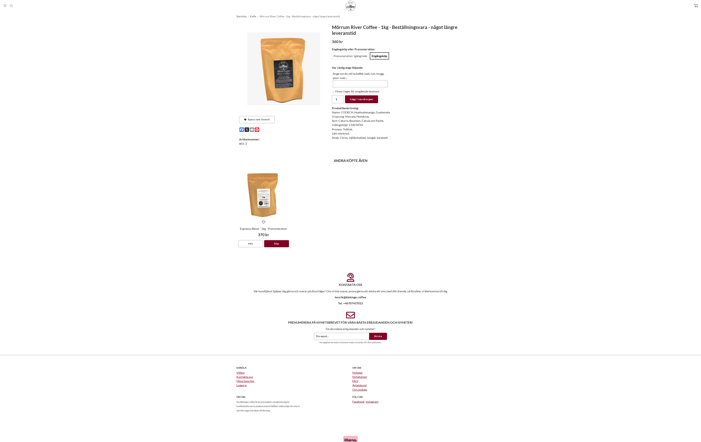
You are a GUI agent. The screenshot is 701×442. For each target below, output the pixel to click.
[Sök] (11, 5)
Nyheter (357, 372)
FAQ (355, 381)
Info (250, 243)
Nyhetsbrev (359, 377)
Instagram (372, 401)
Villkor (240, 372)
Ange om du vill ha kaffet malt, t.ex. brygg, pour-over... (358, 76)
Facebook (358, 401)
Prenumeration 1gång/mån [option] (350, 56)
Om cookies (359, 389)
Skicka (378, 336)
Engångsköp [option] (379, 56)
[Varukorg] (696, 5)
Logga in (241, 385)
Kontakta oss (244, 377)
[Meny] (5, 5)
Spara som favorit (258, 119)
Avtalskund (359, 385)
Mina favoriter (245, 381)
